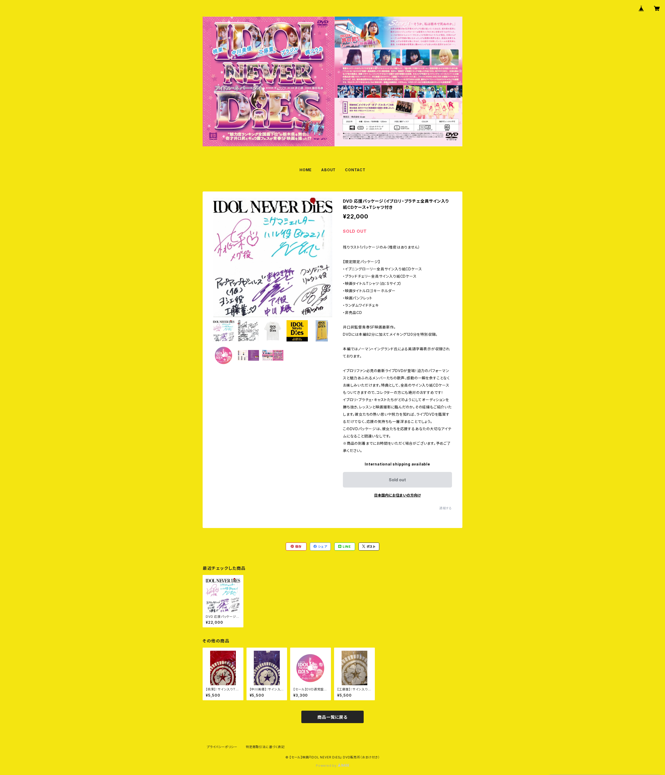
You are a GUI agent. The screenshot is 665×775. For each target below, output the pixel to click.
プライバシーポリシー (222, 747)
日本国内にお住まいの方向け (397, 495)
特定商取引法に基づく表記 (265, 747)
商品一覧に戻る (332, 717)
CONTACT (355, 170)
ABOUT (328, 170)
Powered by (327, 765)
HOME (306, 170)
